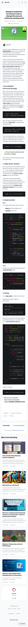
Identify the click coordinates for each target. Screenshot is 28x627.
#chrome (11, 416)
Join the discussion (19, 425)
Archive (9, 609)
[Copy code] (23, 113)
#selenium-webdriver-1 (16, 413)
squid (15, 88)
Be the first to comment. (18, 430)
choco (4, 107)
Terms (18, 609)
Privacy (14, 609)
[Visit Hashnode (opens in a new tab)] (14, 619)
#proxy (5, 416)
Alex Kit (7, 2)
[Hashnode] (15, 598)
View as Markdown (15, 23)
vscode (20, 107)
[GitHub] (13, 598)
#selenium (6, 413)
